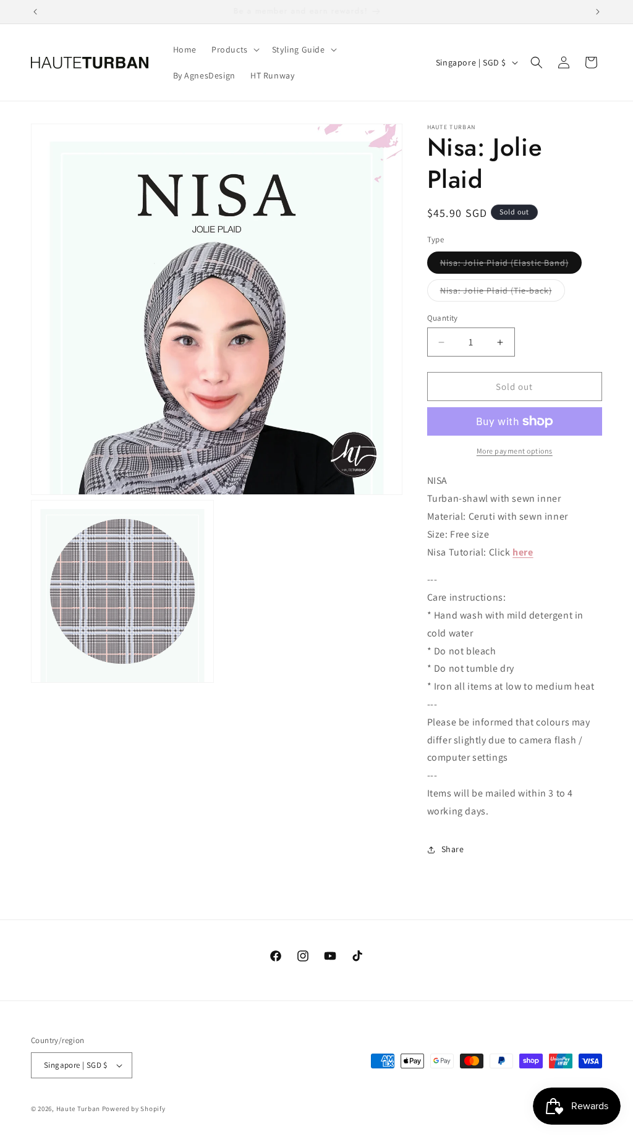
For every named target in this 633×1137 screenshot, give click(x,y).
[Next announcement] (597, 11)
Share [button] (452, 849)
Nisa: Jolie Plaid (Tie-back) (502, 293)
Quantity (442, 318)
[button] (234, 49)
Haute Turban (78, 1108)
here (522, 552)
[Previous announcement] (35, 11)
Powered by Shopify (134, 1108)
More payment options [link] (515, 450)
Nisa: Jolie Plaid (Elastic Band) (511, 265)
